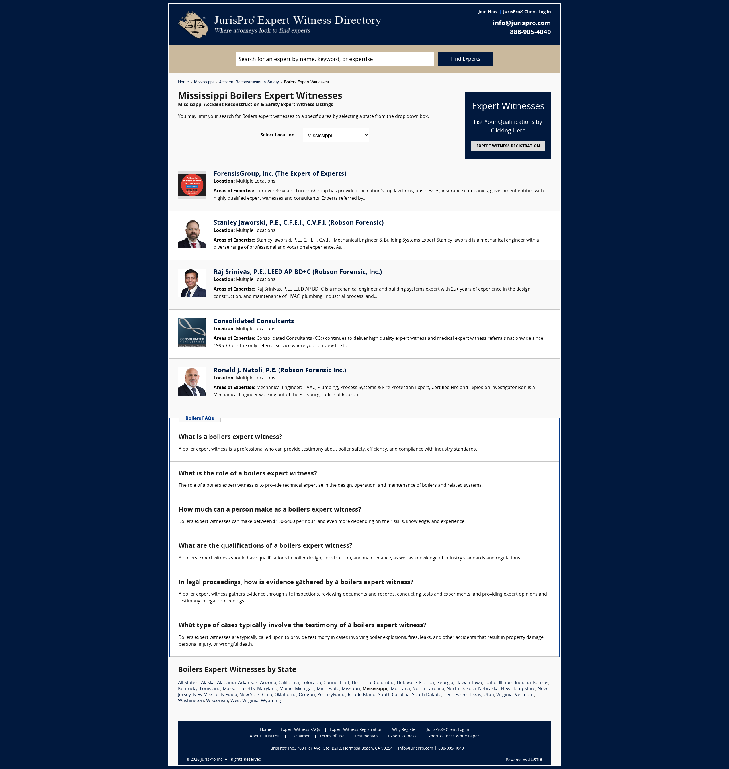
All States (188, 683)
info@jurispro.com (522, 23)
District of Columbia (373, 683)
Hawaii (463, 683)
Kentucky (188, 689)
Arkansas (248, 683)
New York (249, 695)
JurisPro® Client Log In (527, 12)
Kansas (540, 683)
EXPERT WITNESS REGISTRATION (508, 146)
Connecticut (336, 683)
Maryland (267, 689)
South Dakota (426, 695)
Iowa (477, 683)
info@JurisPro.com (415, 748)
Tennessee (455, 695)
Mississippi (204, 82)
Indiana (523, 683)
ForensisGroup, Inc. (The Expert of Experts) (280, 174)
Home (183, 82)
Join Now (487, 12)
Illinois (506, 683)
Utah (489, 695)
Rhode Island (362, 695)
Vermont (524, 695)
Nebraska (488, 689)
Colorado (311, 683)
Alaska (208, 683)
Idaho (490, 683)
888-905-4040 (530, 32)
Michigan (304, 689)
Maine (286, 689)
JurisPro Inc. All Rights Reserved (231, 760)
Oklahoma (285, 695)
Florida (426, 683)
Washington (191, 701)
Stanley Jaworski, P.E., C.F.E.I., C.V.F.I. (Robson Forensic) (299, 223)
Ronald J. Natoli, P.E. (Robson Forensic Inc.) (280, 370)
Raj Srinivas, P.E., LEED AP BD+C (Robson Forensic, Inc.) (298, 272)
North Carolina (428, 689)
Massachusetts (239, 689)
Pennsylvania (331, 695)
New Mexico (206, 695)
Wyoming (271, 701)
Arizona (268, 683)
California (289, 683)
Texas (475, 695)
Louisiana (210, 689)
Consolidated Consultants (254, 321)
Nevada (229, 695)
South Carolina (394, 695)
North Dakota (461, 689)
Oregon (307, 695)
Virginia (504, 695)
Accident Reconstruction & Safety (249, 82)
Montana (400, 689)
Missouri (351, 689)
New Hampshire (518, 689)
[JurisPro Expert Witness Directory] (279, 25)
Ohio (267, 695)
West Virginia (244, 701)
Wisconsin (217, 701)
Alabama (226, 683)
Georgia (444, 683)
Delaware (407, 683)
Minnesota (328, 689)
